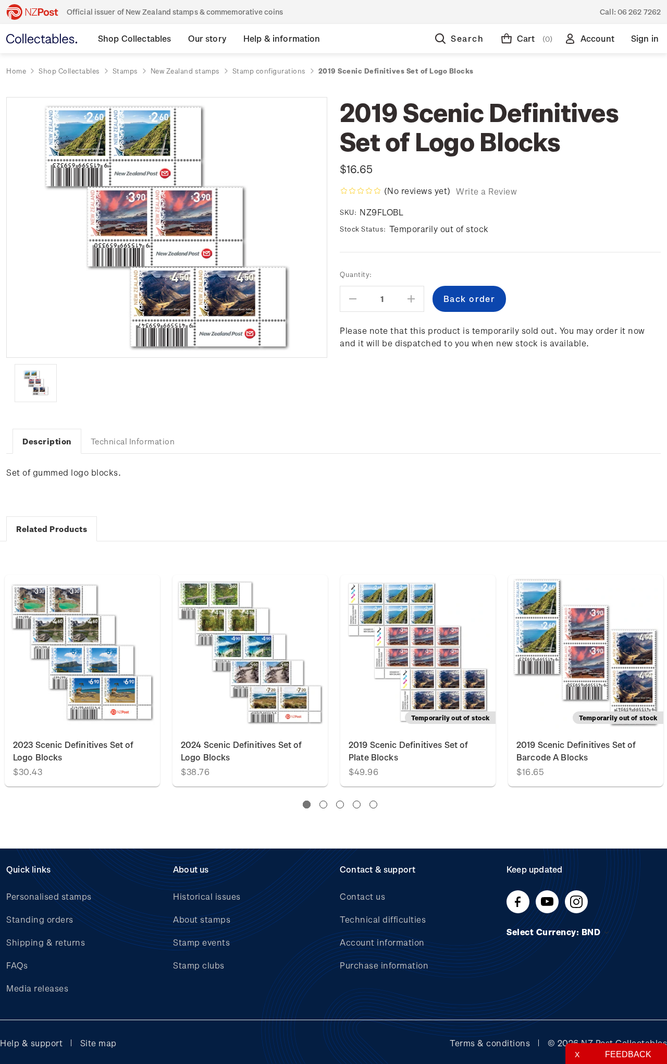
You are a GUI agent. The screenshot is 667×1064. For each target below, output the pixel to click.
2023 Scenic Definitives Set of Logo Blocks (73, 751)
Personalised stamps (49, 896)
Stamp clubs (199, 965)
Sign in (645, 38)
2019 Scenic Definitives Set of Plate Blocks (408, 751)
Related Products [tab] (51, 529)
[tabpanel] (418, 681)
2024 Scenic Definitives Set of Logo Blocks (241, 751)
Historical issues (207, 896)
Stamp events (201, 942)
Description (46, 441)
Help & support (31, 1043)
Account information (382, 942)
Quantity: (356, 274)
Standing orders (39, 919)
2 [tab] (323, 804)
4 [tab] (357, 804)
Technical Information (133, 441)
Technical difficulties (383, 919)
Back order (417, 652)
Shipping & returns (45, 942)
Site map (98, 1043)
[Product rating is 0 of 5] (360, 191)
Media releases (37, 988)
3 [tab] (340, 804)
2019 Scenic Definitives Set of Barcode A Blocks (576, 751)
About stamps (201, 919)
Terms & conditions (490, 1043)
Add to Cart (82, 652)
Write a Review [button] (486, 191)
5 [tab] (373, 804)
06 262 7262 (639, 11)
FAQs (17, 965)
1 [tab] (307, 804)
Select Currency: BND (555, 932)
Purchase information (384, 965)
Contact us (362, 896)
